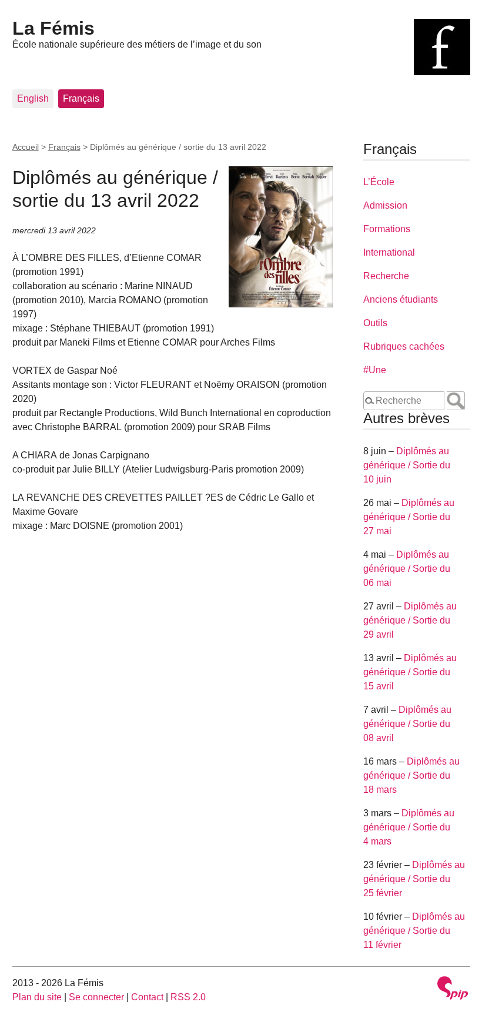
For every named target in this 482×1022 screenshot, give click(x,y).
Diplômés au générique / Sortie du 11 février (414, 931)
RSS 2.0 (188, 997)
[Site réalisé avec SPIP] (452, 989)
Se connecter (96, 997)
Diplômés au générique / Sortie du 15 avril (410, 672)
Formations (386, 229)
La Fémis (53, 28)
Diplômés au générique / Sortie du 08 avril (407, 724)
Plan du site (37, 997)
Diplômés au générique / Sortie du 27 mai (408, 517)
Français (81, 98)
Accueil (25, 147)
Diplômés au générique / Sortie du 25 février (414, 879)
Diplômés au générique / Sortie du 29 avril (410, 620)
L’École (378, 182)
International (389, 252)
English (33, 98)
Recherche (386, 276)
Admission (385, 205)
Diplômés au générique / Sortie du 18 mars (411, 775)
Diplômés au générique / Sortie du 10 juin (406, 465)
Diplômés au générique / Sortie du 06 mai (406, 568)
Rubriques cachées (403, 346)
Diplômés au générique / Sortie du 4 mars (408, 827)
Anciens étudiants (400, 299)
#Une (374, 370)
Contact (147, 997)
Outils (375, 323)
